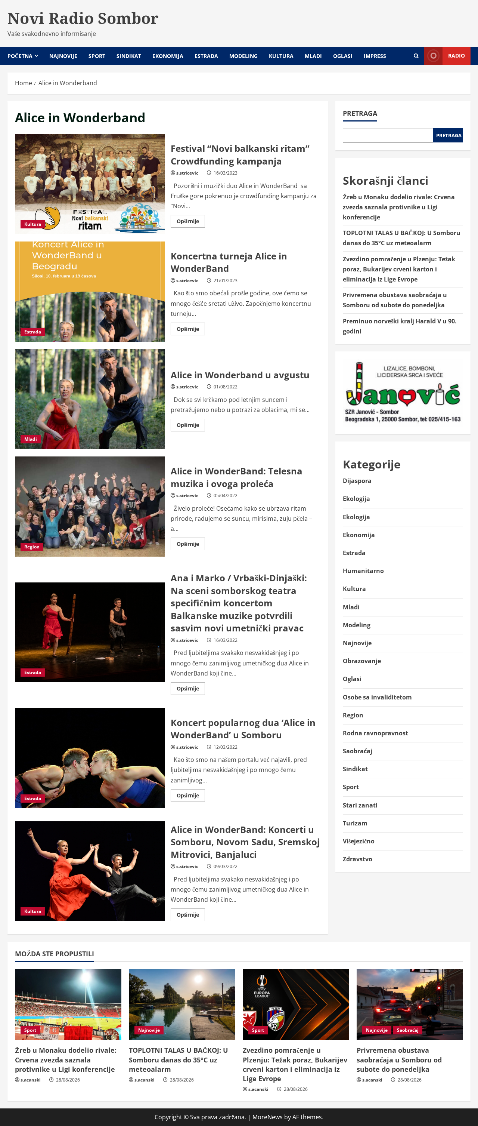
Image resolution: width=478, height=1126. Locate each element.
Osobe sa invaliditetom (377, 697)
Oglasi (343, 55)
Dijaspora (357, 481)
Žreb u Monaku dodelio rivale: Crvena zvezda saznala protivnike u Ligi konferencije (399, 207)
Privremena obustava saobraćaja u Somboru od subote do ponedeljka (399, 1059)
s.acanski (31, 1080)
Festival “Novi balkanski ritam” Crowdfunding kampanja (90, 184)
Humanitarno (363, 571)
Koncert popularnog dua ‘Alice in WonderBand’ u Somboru (90, 758)
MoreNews (267, 1117)
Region (32, 547)
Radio (456, 55)
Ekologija (356, 499)
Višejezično (359, 841)
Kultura (281, 55)
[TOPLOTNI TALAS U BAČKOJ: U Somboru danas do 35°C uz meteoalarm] (182, 1004)
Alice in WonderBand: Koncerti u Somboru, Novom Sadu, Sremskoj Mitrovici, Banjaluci (90, 871)
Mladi (313, 55)
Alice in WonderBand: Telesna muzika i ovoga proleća (90, 506)
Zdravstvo (357, 859)
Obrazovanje (362, 661)
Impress (375, 55)
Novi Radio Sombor (83, 17)
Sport (97, 55)
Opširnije (191, 222)
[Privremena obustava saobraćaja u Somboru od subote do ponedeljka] (410, 1004)
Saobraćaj (357, 751)
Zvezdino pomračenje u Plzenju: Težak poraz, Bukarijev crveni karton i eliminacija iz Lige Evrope (399, 269)
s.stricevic (187, 173)
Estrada (206, 55)
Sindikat (129, 55)
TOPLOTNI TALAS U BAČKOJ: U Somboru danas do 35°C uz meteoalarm (178, 1059)
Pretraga (360, 113)
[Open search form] (416, 56)
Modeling (243, 55)
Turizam (355, 823)
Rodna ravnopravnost (375, 733)
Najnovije (63, 55)
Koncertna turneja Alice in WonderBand (90, 291)
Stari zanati (360, 805)
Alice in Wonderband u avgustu (90, 399)
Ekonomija (167, 55)
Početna (19, 55)
